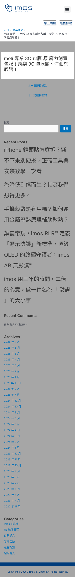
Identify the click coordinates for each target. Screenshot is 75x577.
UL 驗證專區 (11, 529)
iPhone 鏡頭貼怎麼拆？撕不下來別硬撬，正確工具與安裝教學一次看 (36, 160)
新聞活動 (9, 541)
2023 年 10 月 (12, 465)
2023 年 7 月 (12, 482)
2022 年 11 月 (12, 506)
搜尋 (6, 122)
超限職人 (9, 553)
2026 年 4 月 (12, 359)
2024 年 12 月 (12, 400)
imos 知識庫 (11, 523)
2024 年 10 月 (12, 406)
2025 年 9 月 (12, 388)
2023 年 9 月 (12, 471)
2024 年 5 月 (12, 424)
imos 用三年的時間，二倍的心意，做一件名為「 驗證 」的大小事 (37, 290)
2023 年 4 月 (12, 500)
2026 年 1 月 (11, 377)
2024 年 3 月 (12, 435)
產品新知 (9, 547)
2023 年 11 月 (12, 459)
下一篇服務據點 (37, 95)
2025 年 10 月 (12, 383)
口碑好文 (9, 535)
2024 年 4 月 (12, 430)
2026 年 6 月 (12, 347)
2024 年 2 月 (12, 441)
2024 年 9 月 (12, 412)
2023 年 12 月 (12, 453)
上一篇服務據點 (37, 85)
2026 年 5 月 (12, 353)
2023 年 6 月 (12, 488)
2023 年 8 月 (12, 477)
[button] (67, 9)
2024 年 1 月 (11, 447)
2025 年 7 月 (12, 394)
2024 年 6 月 (12, 418)
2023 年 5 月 (12, 494)
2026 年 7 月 (12, 341)
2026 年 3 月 (12, 365)
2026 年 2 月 (12, 371)
